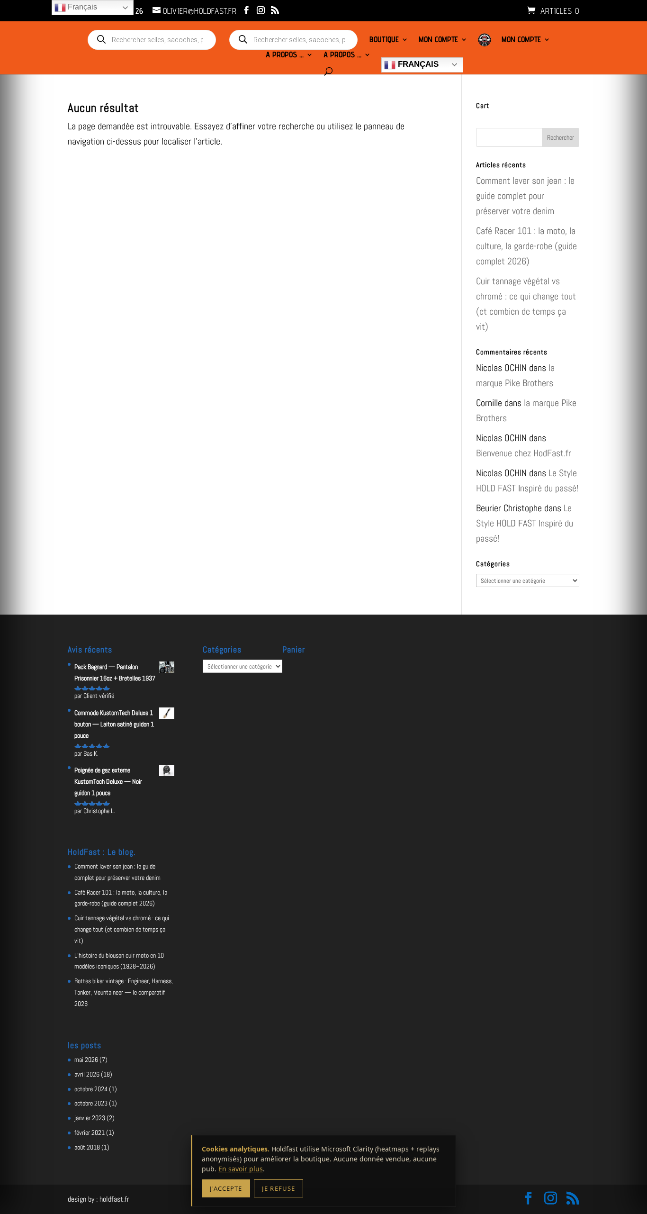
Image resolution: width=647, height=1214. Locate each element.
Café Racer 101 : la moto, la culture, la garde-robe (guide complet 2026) (526, 246)
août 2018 (87, 1147)
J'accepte (226, 1188)
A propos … (285, 55)
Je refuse (278, 1188)
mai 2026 (86, 1059)
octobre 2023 (91, 1103)
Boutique (384, 40)
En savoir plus (240, 1168)
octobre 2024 (91, 1089)
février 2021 (89, 1132)
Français (417, 64)
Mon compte (438, 40)
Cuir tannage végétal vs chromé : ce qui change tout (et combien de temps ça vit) (121, 929)
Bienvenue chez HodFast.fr (523, 453)
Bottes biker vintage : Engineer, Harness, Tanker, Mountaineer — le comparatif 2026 (123, 992)
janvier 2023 (89, 1118)
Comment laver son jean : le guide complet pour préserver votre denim (525, 195)
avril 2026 (86, 1074)
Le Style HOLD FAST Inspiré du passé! (524, 523)
